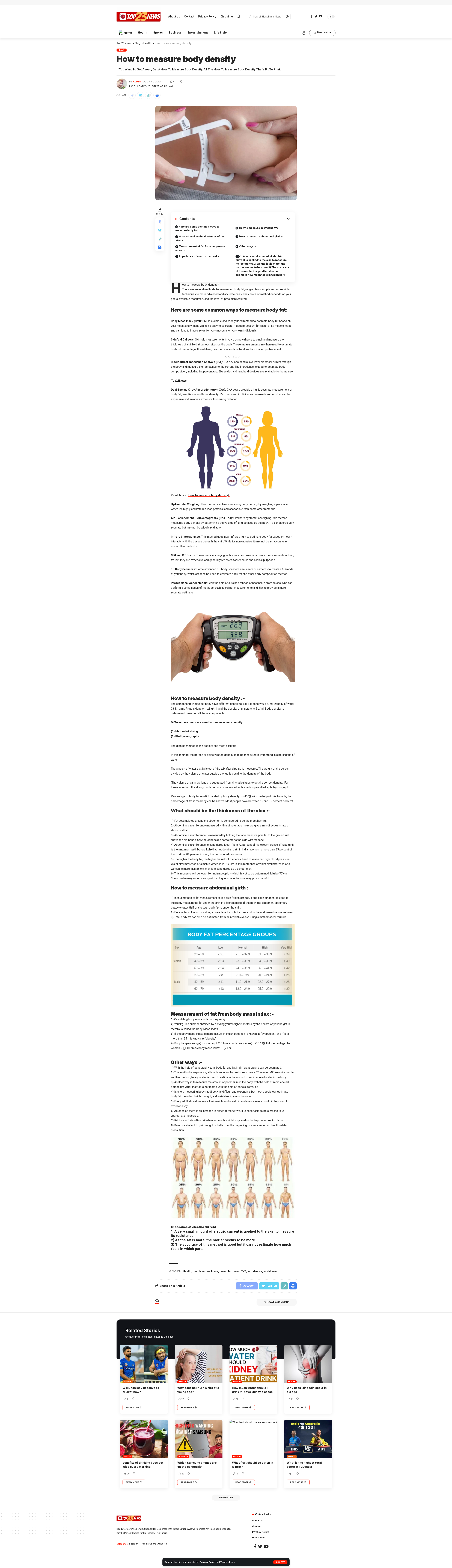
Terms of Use (227, 1562)
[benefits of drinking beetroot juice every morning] (144, 1439)
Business (183, 1456)
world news (255, 1271)
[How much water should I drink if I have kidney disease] (253, 1364)
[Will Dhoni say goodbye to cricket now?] (144, 1364)
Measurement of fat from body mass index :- (200, 248)
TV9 (243, 1271)
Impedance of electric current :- (199, 256)
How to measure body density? (209, 495)
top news (234, 1271)
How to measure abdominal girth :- (261, 236)
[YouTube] (320, 16)
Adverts (162, 1543)
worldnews (271, 1271)
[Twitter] (316, 16)
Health (121, 50)
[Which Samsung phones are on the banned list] (198, 1439)
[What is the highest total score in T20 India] (308, 1439)
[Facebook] (312, 16)
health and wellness (205, 1271)
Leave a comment (278, 1302)
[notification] (238, 16)
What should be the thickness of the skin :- (200, 238)
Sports (128, 1381)
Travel (144, 1543)
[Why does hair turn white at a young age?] (198, 1364)
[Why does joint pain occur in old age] (308, 1364)
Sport (152, 1543)
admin (137, 81)
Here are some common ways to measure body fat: (197, 228)
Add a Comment (153, 81)
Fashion (133, 1543)
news (223, 1271)
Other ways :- (247, 246)
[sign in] (304, 33)
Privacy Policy (207, 1562)
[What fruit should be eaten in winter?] (253, 1439)
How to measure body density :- (259, 227)
